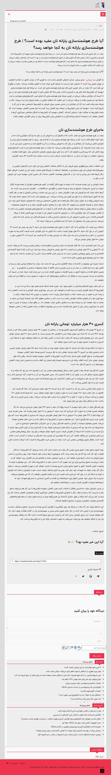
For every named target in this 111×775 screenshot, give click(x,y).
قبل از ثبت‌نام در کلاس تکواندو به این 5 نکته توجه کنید (79, 711)
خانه (100, 25)
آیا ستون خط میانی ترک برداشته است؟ (86, 698)
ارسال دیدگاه (97, 655)
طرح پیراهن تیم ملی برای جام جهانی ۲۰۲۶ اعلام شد (81, 679)
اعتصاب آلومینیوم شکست (90, 691)
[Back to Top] (102, 771)
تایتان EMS (99, 756)
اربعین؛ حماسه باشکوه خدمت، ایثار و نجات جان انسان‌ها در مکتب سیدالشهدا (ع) (69, 734)
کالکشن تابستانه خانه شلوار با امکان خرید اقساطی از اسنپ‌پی (77, 715)
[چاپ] (45, 29)
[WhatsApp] (90, 576)
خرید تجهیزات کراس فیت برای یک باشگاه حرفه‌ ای (81, 722)
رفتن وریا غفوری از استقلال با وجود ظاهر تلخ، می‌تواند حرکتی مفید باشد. (73, 671)
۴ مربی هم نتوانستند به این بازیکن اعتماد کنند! (82, 667)
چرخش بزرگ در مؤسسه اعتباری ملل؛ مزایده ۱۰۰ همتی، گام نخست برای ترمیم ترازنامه (68, 730)
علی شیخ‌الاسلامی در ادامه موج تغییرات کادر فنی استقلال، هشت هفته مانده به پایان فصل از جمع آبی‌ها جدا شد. (57, 675)
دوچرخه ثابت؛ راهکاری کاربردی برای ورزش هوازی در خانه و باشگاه (76, 726)
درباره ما (22, 763)
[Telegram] (98, 576)
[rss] (7, 763)
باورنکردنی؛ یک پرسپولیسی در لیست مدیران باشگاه (81, 687)
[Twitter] (83, 576)
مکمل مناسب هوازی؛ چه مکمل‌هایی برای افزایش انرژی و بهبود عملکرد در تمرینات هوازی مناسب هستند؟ (61, 718)
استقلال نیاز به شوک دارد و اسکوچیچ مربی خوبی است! (80, 695)
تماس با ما (14, 763)
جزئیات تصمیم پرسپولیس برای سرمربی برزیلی (83, 683)
